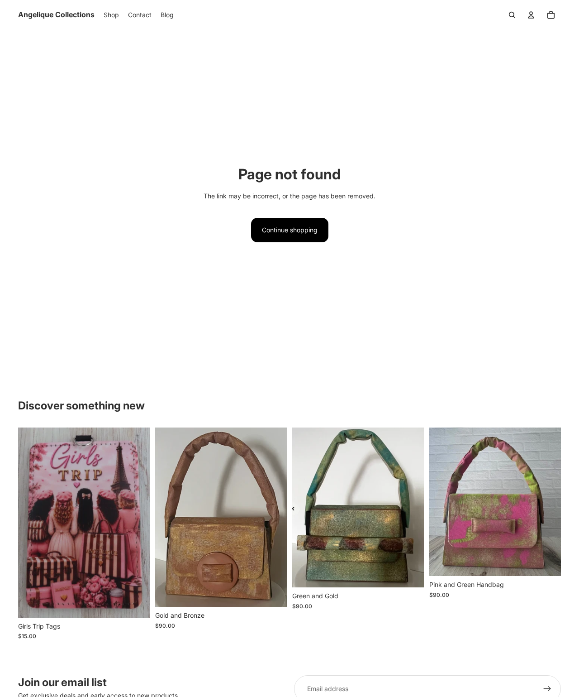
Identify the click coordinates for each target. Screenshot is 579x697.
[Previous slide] (31, 523)
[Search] (512, 15)
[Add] (273, 593)
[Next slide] (136, 523)
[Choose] (136, 604)
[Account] (531, 15)
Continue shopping (290, 230)
